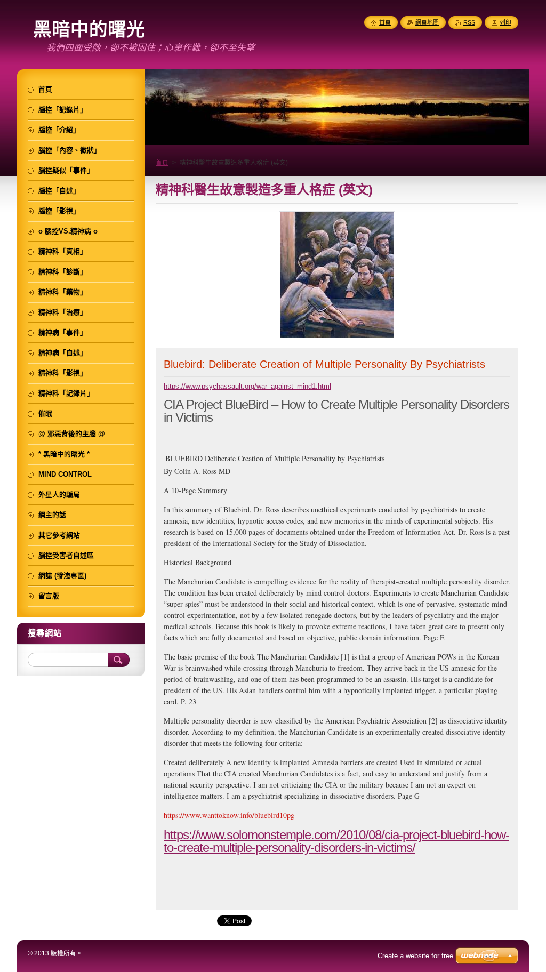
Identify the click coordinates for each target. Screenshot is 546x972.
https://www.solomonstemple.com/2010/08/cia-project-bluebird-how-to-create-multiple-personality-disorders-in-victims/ (336, 841)
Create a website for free (415, 956)
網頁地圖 (427, 22)
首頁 (162, 162)
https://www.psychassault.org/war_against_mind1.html (247, 386)
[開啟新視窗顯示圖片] (337, 339)
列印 (505, 22)
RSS (469, 22)
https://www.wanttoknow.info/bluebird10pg (229, 815)
